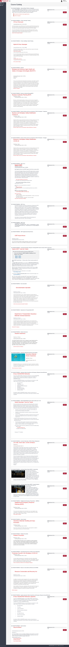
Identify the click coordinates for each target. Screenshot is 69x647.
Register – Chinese (18, 257)
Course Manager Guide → (17, 271)
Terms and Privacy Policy (51, 645)
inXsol (58, 645)
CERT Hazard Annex (18, 193)
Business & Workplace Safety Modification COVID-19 (24, 140)
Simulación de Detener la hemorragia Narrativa (22, 14)
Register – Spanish (18, 256)
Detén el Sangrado (18, 15)
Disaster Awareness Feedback (18, 346)
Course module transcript (17, 638)
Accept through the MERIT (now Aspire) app (22, 191)
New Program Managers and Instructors (22, 179)
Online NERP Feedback (17, 514)
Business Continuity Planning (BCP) (21, 95)
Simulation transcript (16, 639)
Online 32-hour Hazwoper (17, 51)
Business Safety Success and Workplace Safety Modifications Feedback (24, 127)
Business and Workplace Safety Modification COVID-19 (24, 113)
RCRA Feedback (14, 590)
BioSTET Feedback (16, 88)
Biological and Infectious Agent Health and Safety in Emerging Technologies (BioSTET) (24, 70)
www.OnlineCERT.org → (17, 274)
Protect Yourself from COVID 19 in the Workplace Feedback (23, 562)
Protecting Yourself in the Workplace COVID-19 (24, 553)
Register (65, 12)
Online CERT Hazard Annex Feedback (20, 198)
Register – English (18, 255)
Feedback (14, 464)
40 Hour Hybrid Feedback (17, 61)
